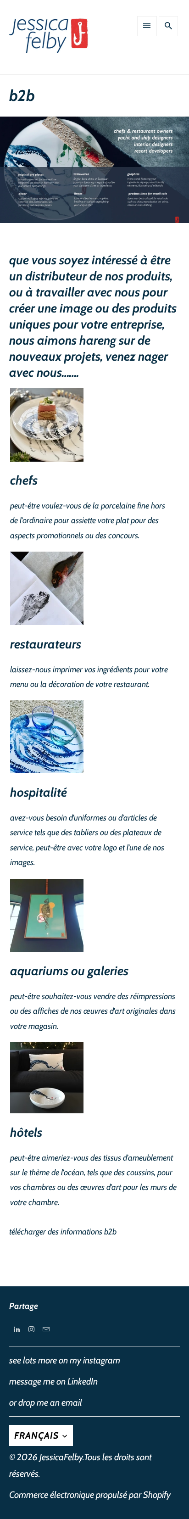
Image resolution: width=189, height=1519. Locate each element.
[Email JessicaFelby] (46, 1329)
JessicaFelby (61, 1457)
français (37, 1435)
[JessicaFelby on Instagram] (31, 1329)
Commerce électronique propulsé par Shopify (90, 1494)
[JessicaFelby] (49, 40)
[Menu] (146, 26)
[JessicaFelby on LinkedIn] (16, 1329)
